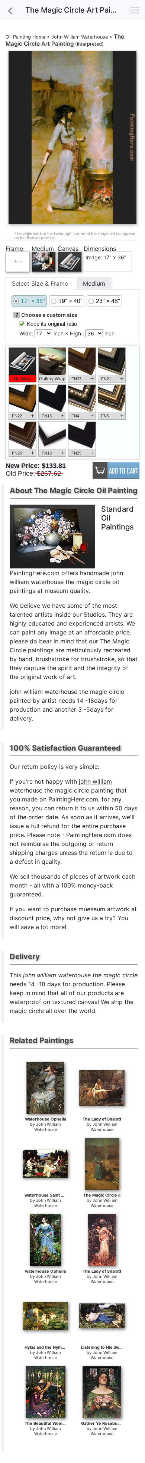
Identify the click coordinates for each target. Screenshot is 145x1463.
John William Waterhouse (79, 37)
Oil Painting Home (25, 37)
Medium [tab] (94, 283)
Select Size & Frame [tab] (40, 283)
